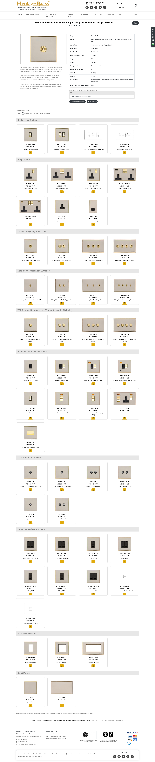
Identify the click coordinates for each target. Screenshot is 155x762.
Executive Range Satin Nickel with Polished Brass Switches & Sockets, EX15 (74, 720)
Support (122, 14)
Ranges (39, 720)
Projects (63, 754)
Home (20, 14)
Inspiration (98, 14)
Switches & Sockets (33, 14)
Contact (134, 14)
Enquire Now (93, 101)
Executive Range (47, 720)
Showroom (85, 14)
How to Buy (120, 7)
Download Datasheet (78, 101)
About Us (110, 14)
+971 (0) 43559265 (23, 739)
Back (135, 23)
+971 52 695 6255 (23, 742)
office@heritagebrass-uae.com (27, 744)
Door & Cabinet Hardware (51, 15)
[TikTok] (104, 7)
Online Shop (121, 4)
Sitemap (96, 754)
